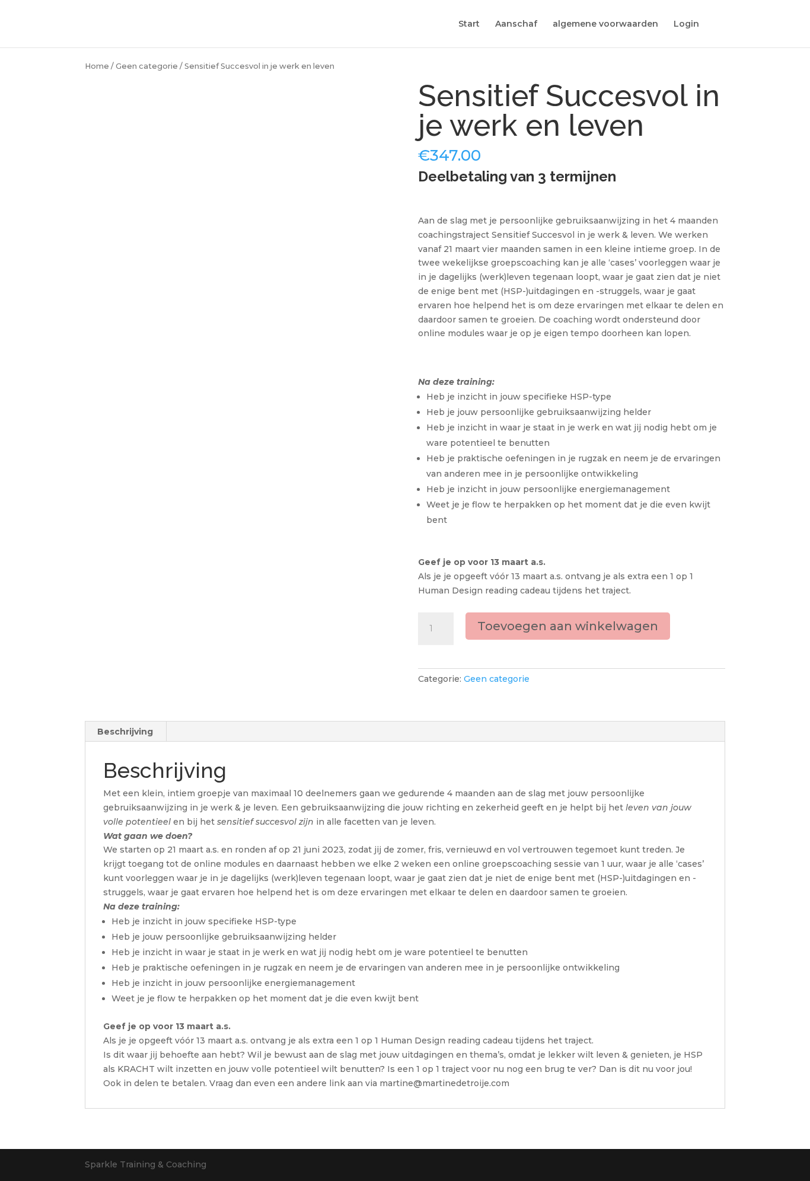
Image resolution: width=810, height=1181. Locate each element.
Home (97, 66)
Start (469, 24)
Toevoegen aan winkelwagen (567, 626)
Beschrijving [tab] (125, 731)
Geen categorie (147, 66)
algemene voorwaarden (605, 24)
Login (686, 24)
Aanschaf (516, 24)
